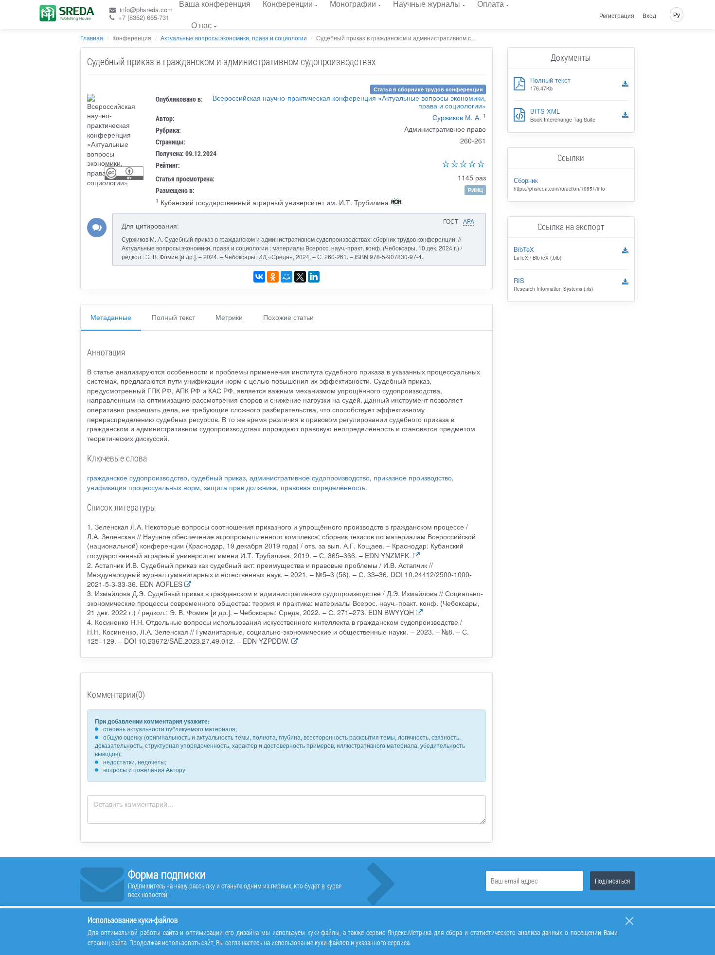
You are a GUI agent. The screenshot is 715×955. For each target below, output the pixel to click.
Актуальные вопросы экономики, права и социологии (234, 38)
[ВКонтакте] (259, 277)
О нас (201, 25)
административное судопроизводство (310, 477)
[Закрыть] (629, 921)
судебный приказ (218, 477)
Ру (676, 14)
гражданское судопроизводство (137, 477)
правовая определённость (323, 487)
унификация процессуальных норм (143, 487)
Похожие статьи (288, 317)
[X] (300, 277)
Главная (91, 38)
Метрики (229, 317)
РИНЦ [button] (475, 190)
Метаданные (110, 317)
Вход (649, 15)
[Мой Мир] (286, 277)
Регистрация (616, 15)
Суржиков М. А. (456, 117)
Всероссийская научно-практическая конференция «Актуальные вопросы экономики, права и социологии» (349, 101)
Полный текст (173, 317)
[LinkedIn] (314, 277)
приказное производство (413, 477)
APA (468, 221)
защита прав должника (240, 487)
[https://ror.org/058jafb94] (396, 203)
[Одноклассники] (273, 277)
